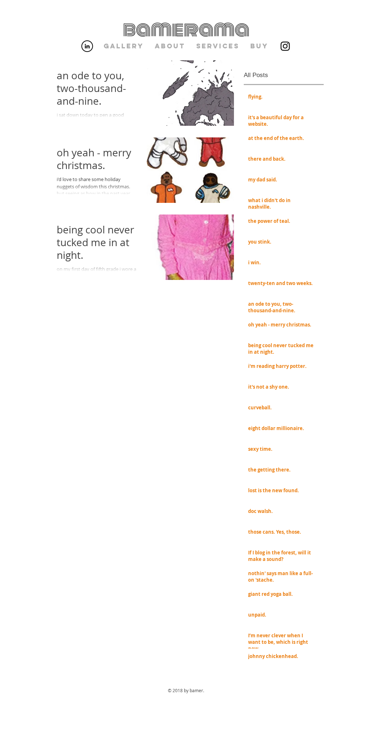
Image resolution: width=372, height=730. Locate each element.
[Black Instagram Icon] (285, 46)
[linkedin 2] (87, 46)
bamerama (186, 29)
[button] (123, 46)
